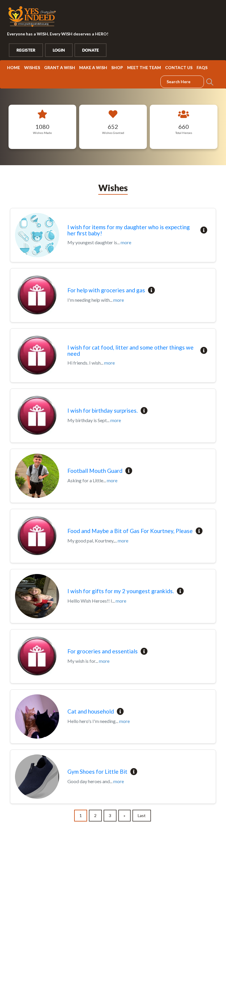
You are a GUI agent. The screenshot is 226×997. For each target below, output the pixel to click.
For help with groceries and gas (106, 290)
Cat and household (90, 712)
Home (13, 67)
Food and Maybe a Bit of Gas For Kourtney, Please (130, 531)
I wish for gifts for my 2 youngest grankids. (120, 591)
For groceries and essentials (102, 651)
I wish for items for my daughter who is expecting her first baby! (128, 230)
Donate (90, 50)
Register (25, 50)
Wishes (32, 67)
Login (59, 50)
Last (142, 815)
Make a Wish (93, 67)
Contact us (178, 67)
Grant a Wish (59, 67)
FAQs (202, 67)
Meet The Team (144, 67)
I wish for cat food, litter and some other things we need (130, 351)
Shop (117, 67)
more (126, 242)
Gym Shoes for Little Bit (97, 772)
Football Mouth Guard (94, 471)
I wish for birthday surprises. (102, 411)
